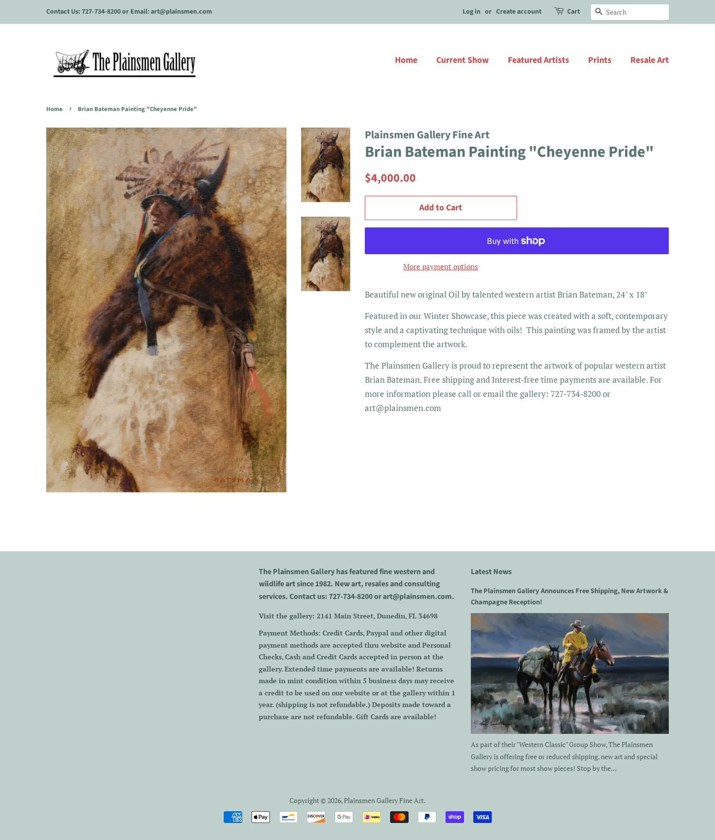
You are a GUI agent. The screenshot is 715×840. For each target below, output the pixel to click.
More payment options (440, 266)
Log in (472, 12)
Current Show (462, 60)
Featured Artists (538, 60)
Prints (599, 60)
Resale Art (649, 60)
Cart (573, 12)
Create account (518, 12)
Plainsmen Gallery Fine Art (384, 800)
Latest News (491, 571)
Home (406, 60)
